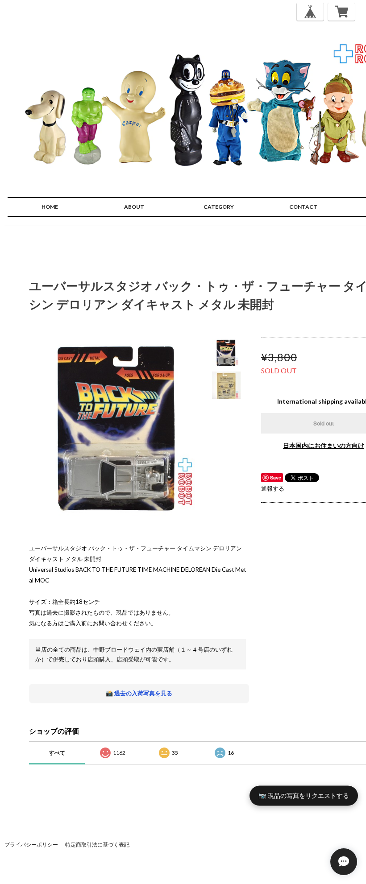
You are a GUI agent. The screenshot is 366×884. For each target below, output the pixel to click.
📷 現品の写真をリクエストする (303, 795)
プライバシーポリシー (31, 844)
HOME (50, 206)
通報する (272, 488)
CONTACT (303, 206)
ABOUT (134, 206)
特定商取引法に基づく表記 (97, 844)
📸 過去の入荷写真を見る (139, 693)
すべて (57, 752)
